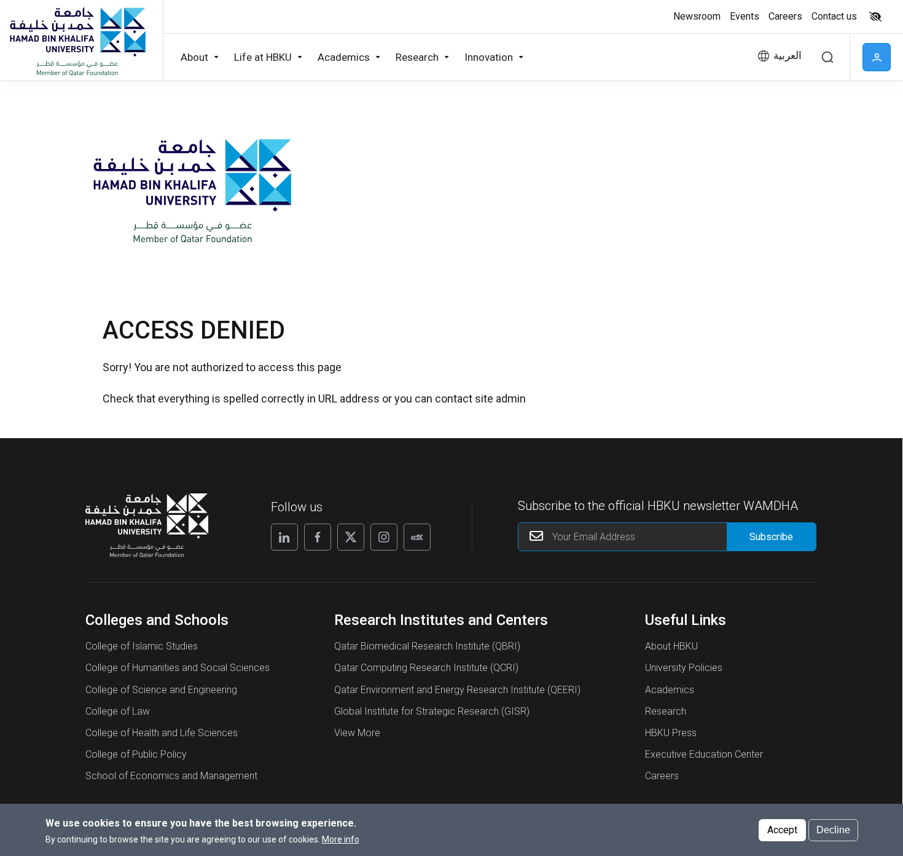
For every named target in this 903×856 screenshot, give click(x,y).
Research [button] (417, 57)
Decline (833, 829)
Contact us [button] (834, 16)
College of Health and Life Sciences (161, 733)
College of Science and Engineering (161, 690)
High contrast (875, 17)
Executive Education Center (704, 754)
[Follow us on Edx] (417, 537)
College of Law (117, 711)
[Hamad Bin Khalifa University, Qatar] (77, 40)
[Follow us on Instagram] (383, 537)
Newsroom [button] (697, 16)
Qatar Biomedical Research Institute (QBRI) (427, 646)
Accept (782, 829)
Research (665, 711)
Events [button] (744, 16)
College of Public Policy (136, 754)
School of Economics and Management (171, 776)
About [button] (194, 57)
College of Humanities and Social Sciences (177, 667)
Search (827, 57)
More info (340, 839)
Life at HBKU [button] (263, 57)
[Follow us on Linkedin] (284, 537)
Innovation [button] (488, 57)
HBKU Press (671, 733)
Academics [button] (344, 57)
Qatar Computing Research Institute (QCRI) (426, 667)
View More (357, 733)
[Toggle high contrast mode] (874, 16)
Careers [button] (785, 16)
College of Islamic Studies (141, 646)
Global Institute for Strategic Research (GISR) (432, 711)
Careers (662, 776)
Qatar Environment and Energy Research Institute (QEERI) (457, 690)
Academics (669, 690)
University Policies (683, 667)
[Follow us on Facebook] (317, 537)
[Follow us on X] (350, 537)
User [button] (876, 57)
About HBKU (671, 646)
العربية (787, 55)
